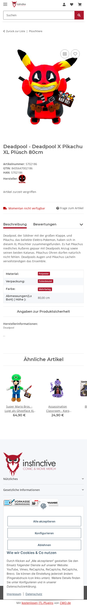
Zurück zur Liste (15, 31)
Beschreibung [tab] (15, 224)
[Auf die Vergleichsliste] (64, 53)
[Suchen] (79, 15)
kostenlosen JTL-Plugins (37, 603)
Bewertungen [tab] (44, 224)
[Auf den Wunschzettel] (75, 53)
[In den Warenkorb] (6, 44)
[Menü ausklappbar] (5, 2)
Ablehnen (44, 545)
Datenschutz (33, 594)
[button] (64, 4)
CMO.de (65, 603)
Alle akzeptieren (44, 521)
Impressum (14, 594)
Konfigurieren (44, 533)
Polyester (44, 273)
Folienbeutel (45, 281)
